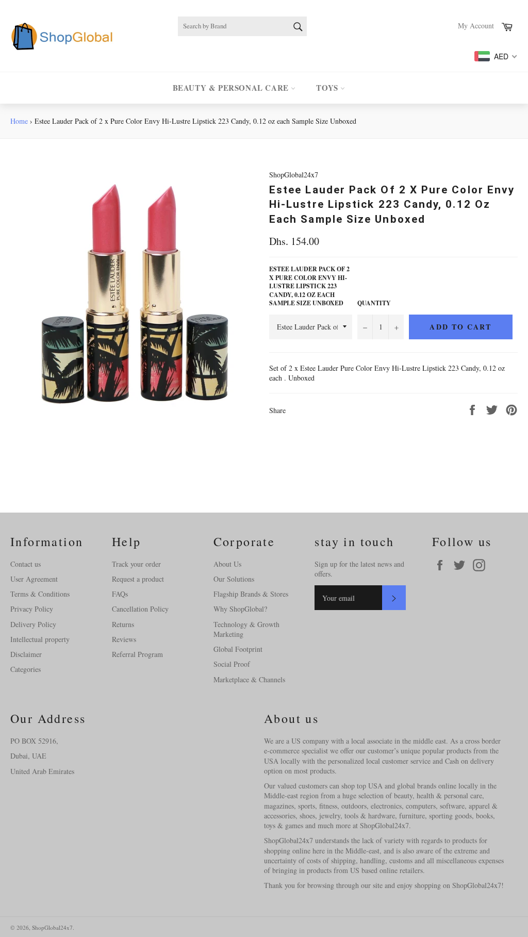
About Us (227, 564)
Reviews (124, 639)
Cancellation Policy (140, 609)
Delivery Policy (33, 624)
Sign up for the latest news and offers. (359, 569)
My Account (476, 25)
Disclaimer (26, 654)
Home (19, 121)
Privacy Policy (31, 609)
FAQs (120, 594)
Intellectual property (40, 639)
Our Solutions (233, 579)
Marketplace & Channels (249, 679)
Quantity (374, 303)
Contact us (25, 564)
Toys (328, 87)
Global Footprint (237, 649)
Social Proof (231, 664)
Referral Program (137, 654)
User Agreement (34, 579)
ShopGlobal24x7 (52, 927)
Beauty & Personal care (232, 87)
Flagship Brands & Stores (250, 594)
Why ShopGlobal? (240, 609)
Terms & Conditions (40, 594)
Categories (25, 669)
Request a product (138, 579)
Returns (123, 624)
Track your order (136, 564)
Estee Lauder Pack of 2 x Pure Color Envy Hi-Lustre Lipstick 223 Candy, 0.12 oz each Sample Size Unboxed (309, 286)
